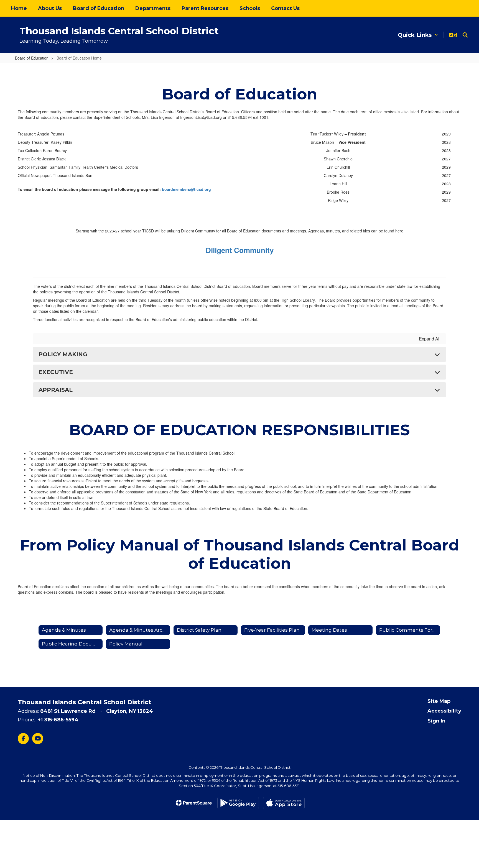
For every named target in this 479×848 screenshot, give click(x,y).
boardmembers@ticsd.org (186, 189)
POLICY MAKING (63, 354)
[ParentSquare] (194, 803)
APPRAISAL (56, 389)
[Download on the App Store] (284, 803)
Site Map (438, 701)
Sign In (436, 721)
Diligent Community (240, 250)
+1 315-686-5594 (58, 720)
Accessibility (444, 711)
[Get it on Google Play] (238, 803)
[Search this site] (465, 35)
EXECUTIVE (56, 372)
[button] (418, 35)
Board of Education (32, 58)
